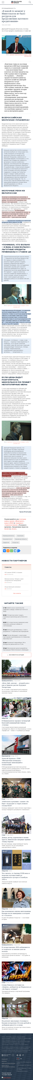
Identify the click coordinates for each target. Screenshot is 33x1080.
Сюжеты (8, 567)
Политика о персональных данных (8, 1066)
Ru (18, 1058)
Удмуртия (6, 542)
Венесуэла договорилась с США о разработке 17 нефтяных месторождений (15, 630)
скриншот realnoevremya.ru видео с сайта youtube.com (18, 306)
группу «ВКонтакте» (16, 521)
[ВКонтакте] (4, 550)
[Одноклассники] (8, 550)
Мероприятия (6, 756)
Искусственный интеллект (13, 587)
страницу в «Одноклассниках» (13, 524)
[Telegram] (15, 550)
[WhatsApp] (11, 550)
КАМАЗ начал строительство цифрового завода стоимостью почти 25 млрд (15, 609)
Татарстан (15, 542)
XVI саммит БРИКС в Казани (13, 573)
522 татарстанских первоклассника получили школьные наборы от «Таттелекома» (15, 624)
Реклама (4, 1061)
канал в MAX (8, 523)
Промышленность (9, 8)
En (21, 1058)
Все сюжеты (17, 593)
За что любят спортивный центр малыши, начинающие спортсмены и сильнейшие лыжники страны (16, 688)
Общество (5, 718)
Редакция (4, 1059)
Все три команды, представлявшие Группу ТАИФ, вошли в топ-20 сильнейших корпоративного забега (16, 842)
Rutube (6, 529)
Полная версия (6, 1073)
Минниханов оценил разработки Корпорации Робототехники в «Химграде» (16, 649)
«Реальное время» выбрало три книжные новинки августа (16, 878)
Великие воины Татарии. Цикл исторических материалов (14, 580)
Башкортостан (7, 539)
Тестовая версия (7, 1074)
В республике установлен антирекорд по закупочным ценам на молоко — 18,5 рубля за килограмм (16, 952)
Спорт (3, 799)
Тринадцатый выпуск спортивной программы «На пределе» (16, 989)
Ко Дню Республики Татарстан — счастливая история (16, 915)
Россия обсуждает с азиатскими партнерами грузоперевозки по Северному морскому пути (16, 636)
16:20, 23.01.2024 (6, 25)
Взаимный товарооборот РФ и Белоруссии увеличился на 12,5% (14, 643)
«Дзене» (14, 529)
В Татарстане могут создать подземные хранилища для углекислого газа (15, 616)
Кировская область (21, 539)
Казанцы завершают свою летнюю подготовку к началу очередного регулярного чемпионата (16, 805)
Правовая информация (8, 1063)
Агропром (20, 536)
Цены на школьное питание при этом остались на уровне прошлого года (16, 1025)
